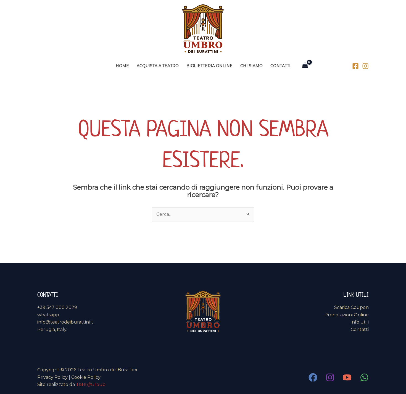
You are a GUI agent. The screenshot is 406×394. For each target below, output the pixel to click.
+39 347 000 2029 (57, 307)
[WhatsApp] (364, 377)
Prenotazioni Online (347, 314)
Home (122, 65)
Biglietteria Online (209, 65)
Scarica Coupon (351, 307)
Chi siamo (251, 65)
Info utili (359, 322)
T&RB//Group (91, 384)
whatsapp (48, 314)
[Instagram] (365, 66)
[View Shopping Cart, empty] (305, 66)
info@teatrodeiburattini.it (65, 322)
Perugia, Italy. (52, 329)
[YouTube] (347, 377)
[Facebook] (355, 66)
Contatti (280, 65)
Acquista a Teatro (158, 65)
